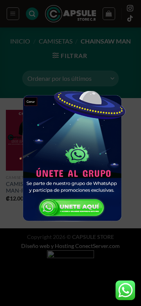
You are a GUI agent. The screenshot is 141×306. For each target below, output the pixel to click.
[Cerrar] (70, 153)
